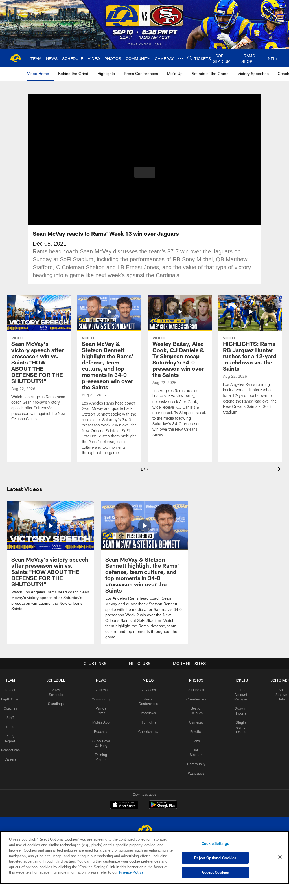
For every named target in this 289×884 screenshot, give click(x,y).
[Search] (189, 58)
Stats (10, 726)
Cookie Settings (215, 843)
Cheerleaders (148, 731)
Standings (56, 703)
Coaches (10, 708)
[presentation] (280, 470)
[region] (144, 857)
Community (101, 699)
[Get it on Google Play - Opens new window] (163, 807)
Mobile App (101, 722)
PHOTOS (196, 680)
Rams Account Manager (240, 694)
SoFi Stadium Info (281, 694)
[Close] (280, 857)
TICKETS (241, 680)
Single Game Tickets (240, 727)
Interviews (148, 713)
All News (101, 689)
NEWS (101, 680)
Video (148, 680)
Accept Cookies (215, 872)
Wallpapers (196, 773)
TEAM (10, 680)
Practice (196, 731)
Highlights (148, 722)
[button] (144, 172)
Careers (10, 759)
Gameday (196, 722)
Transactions (10, 750)
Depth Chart (10, 699)
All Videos (148, 689)
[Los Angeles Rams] (144, 830)
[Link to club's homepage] (15, 58)
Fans (196, 740)
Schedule (55, 680)
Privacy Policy (105, 872)
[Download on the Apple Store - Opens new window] (124, 805)
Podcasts (101, 731)
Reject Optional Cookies (215, 858)
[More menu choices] (180, 58)
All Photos (196, 689)
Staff (10, 717)
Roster (10, 689)
